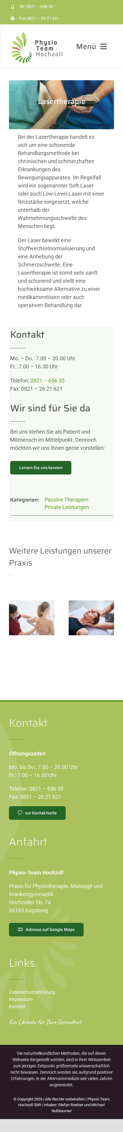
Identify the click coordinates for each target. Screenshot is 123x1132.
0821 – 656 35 (39, 6)
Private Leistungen (66, 507)
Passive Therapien (66, 499)
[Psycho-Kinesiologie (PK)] (91, 617)
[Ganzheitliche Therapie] (31, 617)
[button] (13, 617)
